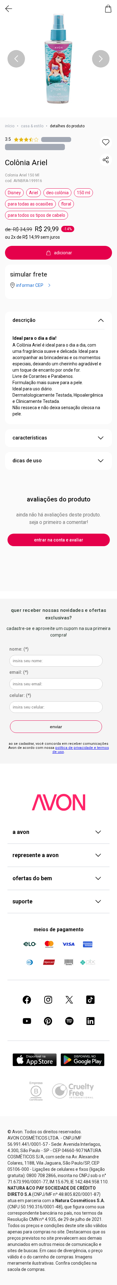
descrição (24, 320)
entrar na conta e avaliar (58, 539)
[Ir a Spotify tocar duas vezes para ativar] (69, 1021)
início (9, 126)
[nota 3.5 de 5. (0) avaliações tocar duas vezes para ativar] (56, 139)
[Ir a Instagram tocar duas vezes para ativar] (48, 1000)
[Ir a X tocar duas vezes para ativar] (69, 1000)
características (29, 438)
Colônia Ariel (26, 162)
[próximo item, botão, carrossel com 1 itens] (101, 59)
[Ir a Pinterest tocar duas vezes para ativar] (48, 1021)
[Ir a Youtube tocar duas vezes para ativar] (27, 1021)
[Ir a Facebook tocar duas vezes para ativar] (27, 1000)
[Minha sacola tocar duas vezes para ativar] (108, 9)
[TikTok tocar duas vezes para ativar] (90, 1000)
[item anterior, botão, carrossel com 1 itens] (16, 59)
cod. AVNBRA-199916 (23, 181)
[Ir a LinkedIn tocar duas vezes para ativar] (90, 1021)
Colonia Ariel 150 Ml (22, 175)
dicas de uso (27, 461)
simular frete (28, 274)
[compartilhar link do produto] (106, 160)
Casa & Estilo (32, 126)
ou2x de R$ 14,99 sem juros (32, 237)
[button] (58, 58)
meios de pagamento (59, 929)
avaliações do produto (58, 499)
